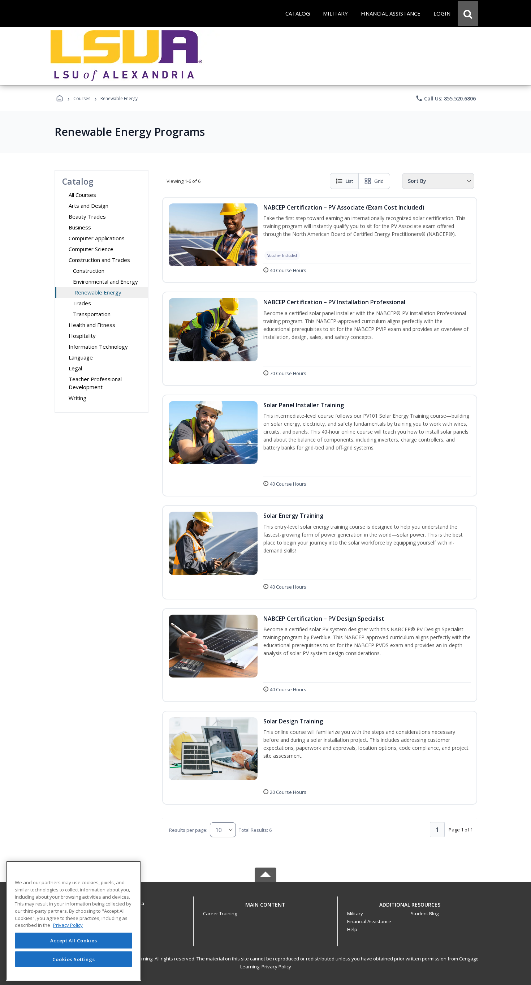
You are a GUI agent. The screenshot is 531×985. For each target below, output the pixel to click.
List (349, 181)
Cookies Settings (73, 959)
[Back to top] (265, 908)
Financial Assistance (369, 921)
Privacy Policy (276, 966)
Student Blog (425, 913)
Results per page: (188, 830)
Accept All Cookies (73, 940)
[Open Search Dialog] (468, 13)
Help (352, 929)
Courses (81, 98)
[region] (73, 921)
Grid (379, 181)
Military (355, 913)
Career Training (220, 913)
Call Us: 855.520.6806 (445, 98)
